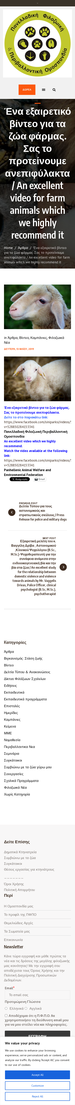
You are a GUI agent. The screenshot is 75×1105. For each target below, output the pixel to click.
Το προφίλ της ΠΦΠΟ (20, 914)
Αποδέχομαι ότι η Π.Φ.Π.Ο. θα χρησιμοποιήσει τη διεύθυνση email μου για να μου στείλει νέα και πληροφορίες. (37, 1020)
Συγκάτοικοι (13, 760)
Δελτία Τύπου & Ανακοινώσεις (27, 672)
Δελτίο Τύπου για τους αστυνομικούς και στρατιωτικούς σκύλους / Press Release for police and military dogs (43, 512)
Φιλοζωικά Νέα (15, 787)
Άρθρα (23, 248)
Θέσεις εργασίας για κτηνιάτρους (29, 869)
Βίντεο (24, 337)
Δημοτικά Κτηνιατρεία (20, 852)
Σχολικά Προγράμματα (21, 780)
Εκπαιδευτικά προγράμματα (25, 699)
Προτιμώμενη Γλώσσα (22, 1001)
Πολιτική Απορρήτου (19, 890)
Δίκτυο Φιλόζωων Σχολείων (25, 679)
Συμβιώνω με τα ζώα (20, 858)
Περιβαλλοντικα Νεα (19, 747)
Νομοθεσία (12, 740)
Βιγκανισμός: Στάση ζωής (23, 658)
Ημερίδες (11, 713)
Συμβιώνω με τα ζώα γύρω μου (28, 767)
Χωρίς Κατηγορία (17, 794)
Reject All (37, 1096)
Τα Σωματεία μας (17, 931)
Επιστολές (12, 706)
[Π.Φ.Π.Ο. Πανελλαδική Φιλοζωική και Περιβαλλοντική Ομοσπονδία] (37, 43)
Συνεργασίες (13, 774)
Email (9, 988)
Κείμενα (10, 726)
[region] (37, 1071)
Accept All (38, 1075)
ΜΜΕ (8, 733)
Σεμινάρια (11, 753)
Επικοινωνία (13, 940)
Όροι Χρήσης (14, 884)
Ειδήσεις (10, 685)
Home (8, 248)
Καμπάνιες (38, 337)
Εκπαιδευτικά (14, 692)
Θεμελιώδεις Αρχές (18, 923)
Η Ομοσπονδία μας (18, 906)
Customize (37, 1085)
